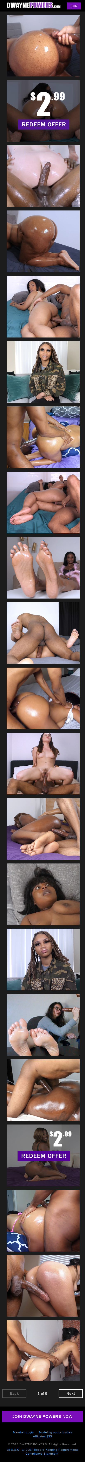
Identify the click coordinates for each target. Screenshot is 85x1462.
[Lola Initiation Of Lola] (43, 895)
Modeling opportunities (55, 1432)
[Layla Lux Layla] (43, 829)
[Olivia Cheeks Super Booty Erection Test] (43, 46)
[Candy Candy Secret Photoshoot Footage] (43, 568)
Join (74, 6)
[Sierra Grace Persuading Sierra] (43, 1286)
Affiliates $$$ (42, 1436)
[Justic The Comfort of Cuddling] (43, 633)
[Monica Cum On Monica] (43, 1025)
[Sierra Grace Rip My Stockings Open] (43, 1352)
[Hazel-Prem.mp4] (43, 111)
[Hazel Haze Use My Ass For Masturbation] (43, 307)
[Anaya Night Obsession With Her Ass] (43, 437)
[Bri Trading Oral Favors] (43, 372)
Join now (42, 1416)
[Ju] (43, 699)
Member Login (23, 1432)
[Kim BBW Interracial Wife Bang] (43, 176)
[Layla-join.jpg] (43, 1156)
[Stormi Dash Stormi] (43, 1090)
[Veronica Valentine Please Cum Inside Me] (43, 764)
